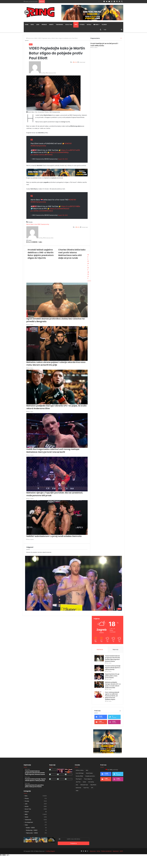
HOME (26, 24)
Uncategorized (29, 822)
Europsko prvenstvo (90, 776)
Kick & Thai (68, 24)
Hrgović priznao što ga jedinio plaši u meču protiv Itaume (112, 675)
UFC (92, 787)
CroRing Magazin (50, 851)
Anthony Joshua (79, 770)
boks (87, 770)
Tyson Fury (86, 787)
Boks (32, 24)
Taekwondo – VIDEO (32, 833)
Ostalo (89, 24)
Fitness (82, 24)
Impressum (116, 851)
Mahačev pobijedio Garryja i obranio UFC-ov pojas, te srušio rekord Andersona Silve (113, 684)
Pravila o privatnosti (106, 851)
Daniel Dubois (89, 773)
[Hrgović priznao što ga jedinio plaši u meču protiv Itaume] (99, 676)
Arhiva (98, 851)
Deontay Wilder (79, 776)
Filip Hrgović (79, 779)
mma (77, 784)
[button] (73, 583)
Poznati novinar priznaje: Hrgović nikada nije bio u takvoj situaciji (113, 667)
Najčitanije (100, 649)
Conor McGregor (80, 773)
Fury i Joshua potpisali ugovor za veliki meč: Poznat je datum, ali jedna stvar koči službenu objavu (112, 695)
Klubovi (104, 24)
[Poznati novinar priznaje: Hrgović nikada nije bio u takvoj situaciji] (99, 668)
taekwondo (78, 787)
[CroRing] (39, 12)
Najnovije (115, 649)
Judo (37, 24)
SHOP (121, 851)
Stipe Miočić (93, 784)
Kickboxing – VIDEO (31, 830)
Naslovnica (93, 851)
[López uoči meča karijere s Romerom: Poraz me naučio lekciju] (68, 776)
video (77, 790)
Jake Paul (78, 781)
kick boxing (91, 781)
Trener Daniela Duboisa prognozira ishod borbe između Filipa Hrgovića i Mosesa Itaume (112, 658)
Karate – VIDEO (30, 827)
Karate (51, 24)
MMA (76, 24)
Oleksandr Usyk (84, 784)
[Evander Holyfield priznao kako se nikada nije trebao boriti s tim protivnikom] (68, 780)
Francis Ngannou (88, 779)
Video (97, 24)
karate (84, 781)
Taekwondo (59, 24)
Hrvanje (44, 24)
